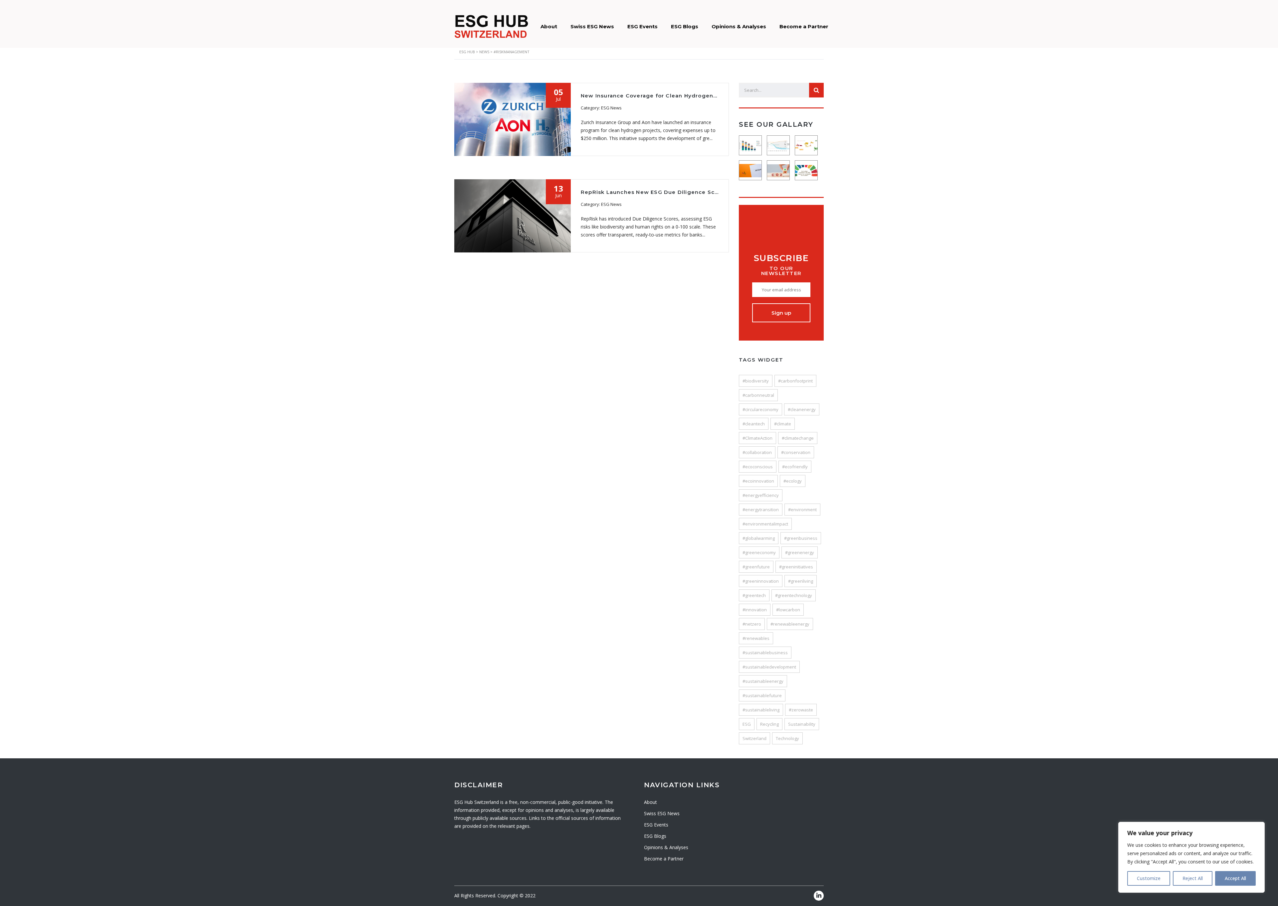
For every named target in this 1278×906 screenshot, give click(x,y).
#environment (802, 510)
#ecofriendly (795, 467)
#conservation (795, 452)
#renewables (756, 638)
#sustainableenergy (763, 681)
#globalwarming (759, 538)
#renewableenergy (789, 624)
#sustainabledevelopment (769, 667)
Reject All (1192, 878)
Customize (1149, 878)
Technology (787, 738)
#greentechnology (793, 595)
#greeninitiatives (796, 567)
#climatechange (798, 438)
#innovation (755, 610)
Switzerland (754, 738)
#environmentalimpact (765, 524)
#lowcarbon (788, 610)
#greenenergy (799, 552)
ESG (747, 724)
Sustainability (801, 724)
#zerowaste (801, 710)
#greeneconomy (759, 552)
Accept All (1235, 878)
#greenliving (800, 581)
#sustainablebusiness (765, 653)
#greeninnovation (761, 581)
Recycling (769, 724)
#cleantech (754, 424)
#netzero (752, 624)
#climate (782, 424)
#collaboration (757, 452)
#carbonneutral (758, 395)
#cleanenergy (802, 409)
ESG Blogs (684, 26)
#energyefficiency (761, 495)
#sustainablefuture (762, 695)
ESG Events (642, 26)
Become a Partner (803, 26)
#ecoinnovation (758, 481)
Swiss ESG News (592, 26)
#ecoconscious (758, 467)
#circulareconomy (760, 409)
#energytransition (761, 510)
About (548, 26)
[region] (1191, 857)
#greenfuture (756, 567)
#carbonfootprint (795, 381)
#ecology (792, 481)
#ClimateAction (757, 438)
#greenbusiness (800, 538)
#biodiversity (756, 381)
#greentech (754, 595)
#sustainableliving (761, 710)
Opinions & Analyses (739, 26)
